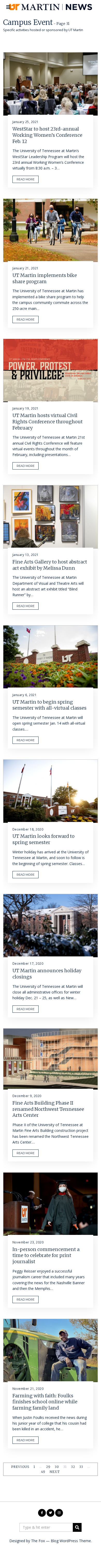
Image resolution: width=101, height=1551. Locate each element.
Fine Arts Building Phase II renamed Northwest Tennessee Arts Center (48, 1109)
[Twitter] (50, 1513)
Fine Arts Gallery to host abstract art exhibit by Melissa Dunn (49, 565)
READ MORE (25, 179)
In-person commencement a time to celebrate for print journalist (46, 1255)
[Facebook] (42, 1513)
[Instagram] (59, 1513)
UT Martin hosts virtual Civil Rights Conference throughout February (47, 421)
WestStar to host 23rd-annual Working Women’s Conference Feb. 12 (47, 135)
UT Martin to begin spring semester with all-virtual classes (49, 705)
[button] (77, 1527)
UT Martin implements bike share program (44, 278)
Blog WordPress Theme (71, 1540)
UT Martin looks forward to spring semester (43, 839)
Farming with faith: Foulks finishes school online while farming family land (44, 1402)
